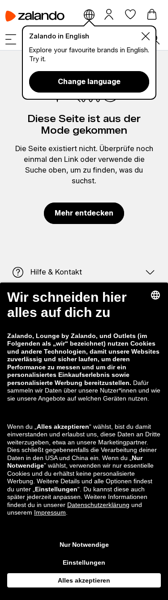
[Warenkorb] (151, 14)
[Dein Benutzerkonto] (108, 13)
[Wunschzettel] (130, 14)
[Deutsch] (89, 14)
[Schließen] (146, 36)
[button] (11, 39)
